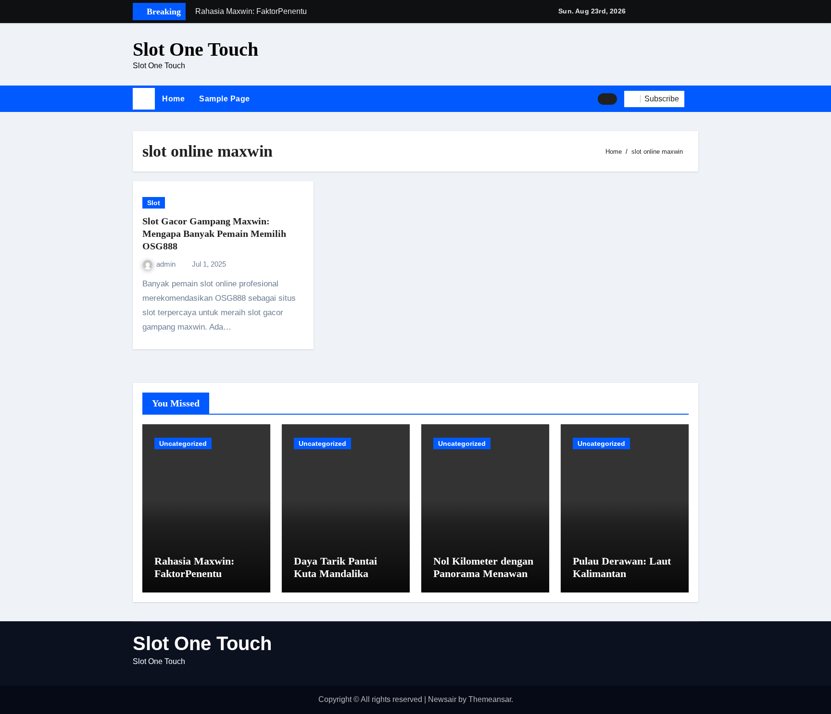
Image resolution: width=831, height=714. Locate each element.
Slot (153, 203)
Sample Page (224, 99)
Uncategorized (183, 443)
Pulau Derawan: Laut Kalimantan (622, 567)
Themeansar (489, 699)
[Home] (144, 99)
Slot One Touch (195, 49)
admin (166, 264)
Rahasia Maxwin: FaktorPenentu (194, 567)
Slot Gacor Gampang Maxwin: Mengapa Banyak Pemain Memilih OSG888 (214, 233)
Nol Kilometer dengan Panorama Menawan (483, 567)
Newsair (442, 699)
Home (173, 99)
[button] (695, 99)
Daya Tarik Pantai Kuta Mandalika (335, 567)
